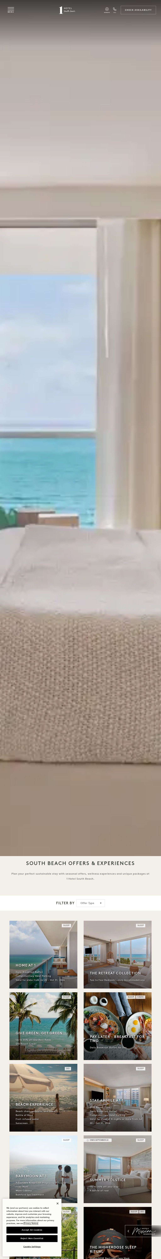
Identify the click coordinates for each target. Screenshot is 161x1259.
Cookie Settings (32, 1247)
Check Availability (138, 10)
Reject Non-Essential (32, 1239)
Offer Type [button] (87, 903)
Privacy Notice (31, 1223)
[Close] (57, 1203)
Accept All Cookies (32, 1230)
